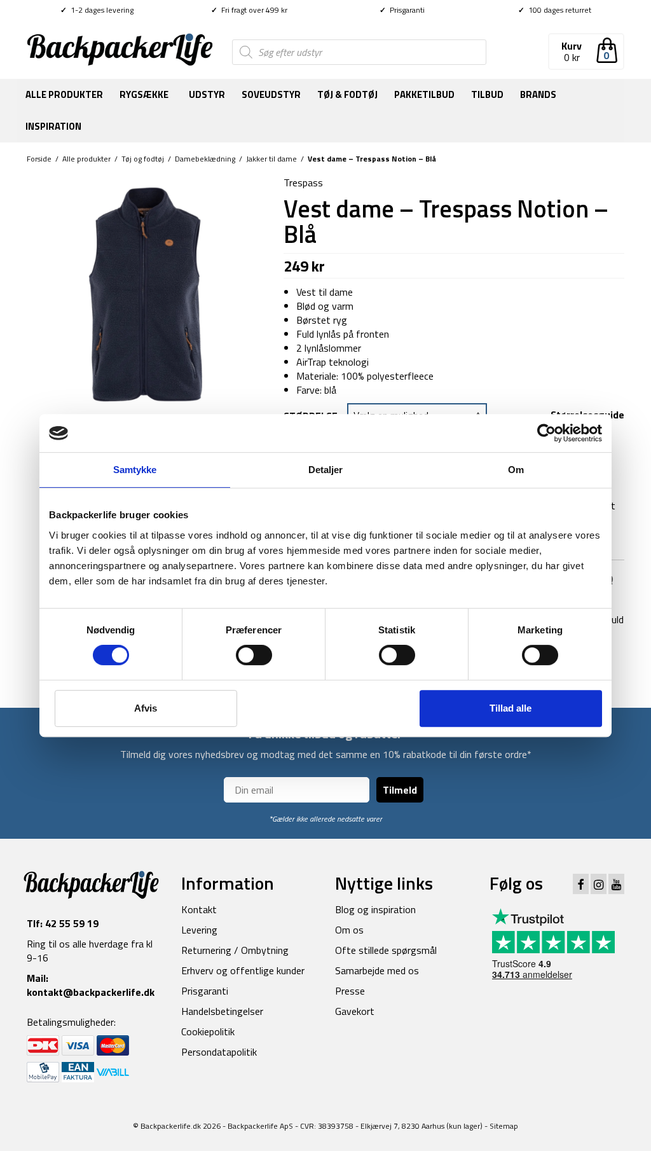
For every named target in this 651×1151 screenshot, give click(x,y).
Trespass (303, 183)
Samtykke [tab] (135, 469)
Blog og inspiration (375, 909)
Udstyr (207, 94)
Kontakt (199, 909)
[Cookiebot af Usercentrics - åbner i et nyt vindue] (546, 433)
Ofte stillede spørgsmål (386, 950)
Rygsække (144, 94)
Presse (350, 990)
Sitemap (504, 1126)
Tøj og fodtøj (142, 159)
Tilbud (487, 94)
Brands (538, 94)
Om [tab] (516, 469)
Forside (39, 159)
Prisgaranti (402, 10)
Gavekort (354, 1011)
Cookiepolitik (208, 1031)
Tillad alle (510, 708)
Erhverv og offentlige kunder (243, 970)
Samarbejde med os (377, 970)
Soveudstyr (271, 94)
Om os (349, 929)
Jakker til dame (271, 159)
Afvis (145, 708)
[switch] (254, 655)
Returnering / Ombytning (235, 950)
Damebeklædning (205, 159)
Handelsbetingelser (222, 1011)
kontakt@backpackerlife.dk (90, 992)
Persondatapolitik (219, 1051)
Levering (199, 929)
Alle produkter (64, 94)
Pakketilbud (424, 94)
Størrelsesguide (587, 414)
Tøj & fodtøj (347, 94)
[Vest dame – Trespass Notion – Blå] (145, 293)
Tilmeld (400, 789)
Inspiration (53, 126)
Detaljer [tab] (325, 469)
